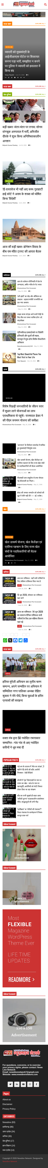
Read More (30, 157)
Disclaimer (7, 1104)
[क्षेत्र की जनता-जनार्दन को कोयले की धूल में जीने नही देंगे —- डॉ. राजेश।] (9, 496)
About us (7, 1099)
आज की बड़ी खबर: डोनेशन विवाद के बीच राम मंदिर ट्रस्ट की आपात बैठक (22, 248)
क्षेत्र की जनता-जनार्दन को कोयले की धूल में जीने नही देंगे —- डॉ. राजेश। (30, 494)
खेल (5, 509)
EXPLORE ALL (40, 23)
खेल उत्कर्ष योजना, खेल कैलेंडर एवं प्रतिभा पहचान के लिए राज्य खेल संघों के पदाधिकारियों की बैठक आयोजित (30, 462)
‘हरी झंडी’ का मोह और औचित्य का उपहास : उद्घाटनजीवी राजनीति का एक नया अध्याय (30, 299)
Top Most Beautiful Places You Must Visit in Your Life (29, 356)
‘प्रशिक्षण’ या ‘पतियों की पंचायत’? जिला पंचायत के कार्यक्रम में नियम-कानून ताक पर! (30, 812)
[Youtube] (23, 1084)
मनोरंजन (7, 275)
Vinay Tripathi (9, 75)
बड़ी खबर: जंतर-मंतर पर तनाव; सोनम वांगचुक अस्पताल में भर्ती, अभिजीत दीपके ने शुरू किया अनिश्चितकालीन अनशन (22, 133)
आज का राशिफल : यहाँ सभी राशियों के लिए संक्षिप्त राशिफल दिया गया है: (31, 579)
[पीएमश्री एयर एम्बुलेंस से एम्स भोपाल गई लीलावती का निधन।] (9, 481)
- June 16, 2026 (22, 588)
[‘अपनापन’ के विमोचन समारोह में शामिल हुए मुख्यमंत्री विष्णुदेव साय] (9, 448)
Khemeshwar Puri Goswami (26, 288)
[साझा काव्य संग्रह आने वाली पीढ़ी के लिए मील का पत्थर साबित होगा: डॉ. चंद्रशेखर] (9, 318)
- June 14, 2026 (22, 629)
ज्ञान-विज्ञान (7, 1145)
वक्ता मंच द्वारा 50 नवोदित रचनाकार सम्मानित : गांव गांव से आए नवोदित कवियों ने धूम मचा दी (21, 742)
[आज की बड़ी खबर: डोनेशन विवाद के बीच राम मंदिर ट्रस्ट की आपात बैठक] (24, 230)
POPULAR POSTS (11, 760)
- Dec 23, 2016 (31, 361)
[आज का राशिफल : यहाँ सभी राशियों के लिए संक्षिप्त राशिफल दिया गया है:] (9, 582)
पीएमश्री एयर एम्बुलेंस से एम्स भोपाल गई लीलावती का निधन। (30, 479)
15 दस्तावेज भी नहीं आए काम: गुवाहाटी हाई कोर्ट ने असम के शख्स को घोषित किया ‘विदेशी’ (23, 194)
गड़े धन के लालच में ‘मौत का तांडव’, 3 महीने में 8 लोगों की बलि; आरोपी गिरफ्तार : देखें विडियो (30, 769)
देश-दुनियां (7, 94)
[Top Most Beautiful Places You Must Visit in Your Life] (9, 358)
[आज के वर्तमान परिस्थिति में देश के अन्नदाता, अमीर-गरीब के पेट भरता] (9, 285)
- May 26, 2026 (26, 424)
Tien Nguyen (21, 361)
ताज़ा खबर (7, 23)
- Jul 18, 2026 (22, 145)
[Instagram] (30, 1084)
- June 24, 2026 (19, 75)
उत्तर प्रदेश (8, 238)
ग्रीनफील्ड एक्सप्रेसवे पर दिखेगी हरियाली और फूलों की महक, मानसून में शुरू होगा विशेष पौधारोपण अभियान (31, 337)
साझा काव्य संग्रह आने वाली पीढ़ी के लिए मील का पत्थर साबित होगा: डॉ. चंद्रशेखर (30, 317)
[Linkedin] (16, 1084)
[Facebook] (36, 1084)
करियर (6, 571)
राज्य (5, 369)
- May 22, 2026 (22, 291)
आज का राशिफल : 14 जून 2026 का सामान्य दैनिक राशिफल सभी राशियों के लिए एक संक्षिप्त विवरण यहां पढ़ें (30, 616)
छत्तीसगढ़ (8, 673)
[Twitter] (10, 1084)
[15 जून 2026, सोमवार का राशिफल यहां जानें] (9, 598)
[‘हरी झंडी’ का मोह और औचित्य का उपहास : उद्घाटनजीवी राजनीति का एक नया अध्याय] (9, 300)
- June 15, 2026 (22, 605)
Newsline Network (10, 1161)
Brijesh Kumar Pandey (10, 145)
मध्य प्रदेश (6, 1150)
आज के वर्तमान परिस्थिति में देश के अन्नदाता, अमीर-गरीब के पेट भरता (29, 283)
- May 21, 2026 (22, 309)
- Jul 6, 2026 (22, 203)
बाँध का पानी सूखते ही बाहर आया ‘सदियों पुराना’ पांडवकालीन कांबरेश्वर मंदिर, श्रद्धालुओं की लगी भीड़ (30, 798)
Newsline (9, 47)
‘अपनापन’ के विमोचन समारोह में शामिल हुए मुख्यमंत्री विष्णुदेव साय (31, 446)
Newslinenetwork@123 (25, 346)
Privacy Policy (9, 1109)
